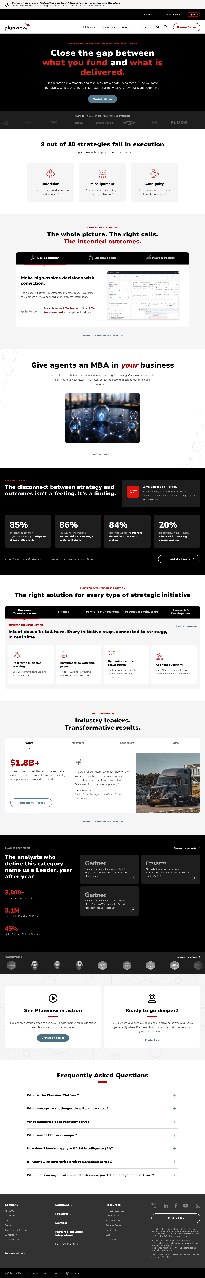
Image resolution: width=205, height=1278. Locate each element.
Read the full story (31, 803)
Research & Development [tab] (180, 611)
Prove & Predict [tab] (163, 258)
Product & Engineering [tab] (141, 611)
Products (61, 1214)
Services (61, 1223)
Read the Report (179, 559)
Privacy (35, 1273)
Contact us (152, 1040)
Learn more (96, 5)
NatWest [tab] (78, 743)
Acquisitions (14, 1253)
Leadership (10, 1215)
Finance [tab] (63, 611)
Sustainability (11, 1234)
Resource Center (113, 1225)
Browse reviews (186, 957)
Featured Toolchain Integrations (69, 1233)
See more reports (185, 848)
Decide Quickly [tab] (48, 258)
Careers (8, 1220)
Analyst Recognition (115, 1211)
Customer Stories (114, 1215)
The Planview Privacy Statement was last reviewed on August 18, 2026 (175, 1256)
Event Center (112, 1230)
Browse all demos (53, 1037)
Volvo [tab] (29, 743)
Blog (108, 1234)
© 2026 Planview (13, 1273)
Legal (25, 1273)
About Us (127, 27)
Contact (146, 27)
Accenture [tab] (126, 743)
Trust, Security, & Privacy (16, 1230)
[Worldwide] (165, 27)
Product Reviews (113, 1220)
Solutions (87, 27)
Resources (107, 27)
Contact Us (176, 1218)
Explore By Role (66, 1244)
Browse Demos (186, 27)
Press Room (111, 1239)
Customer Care (171, 14)
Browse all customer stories (101, 335)
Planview (18, 27)
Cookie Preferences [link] (51, 1273)
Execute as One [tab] (105, 258)
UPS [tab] (176, 743)
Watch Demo (102, 99)
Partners (148, 14)
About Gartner (140, 924)
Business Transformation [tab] (24, 611)
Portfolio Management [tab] (102, 611)
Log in (192, 14)
